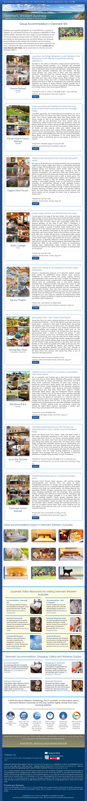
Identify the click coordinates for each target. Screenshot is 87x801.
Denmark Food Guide (14, 618)
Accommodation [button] (25, 2)
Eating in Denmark (12, 681)
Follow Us (10, 754)
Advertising (7, 787)
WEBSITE (35, 96)
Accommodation (11, 662)
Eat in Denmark (21, 691)
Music (51, 2)
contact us (29, 787)
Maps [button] (66, 2)
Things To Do (36, 2)
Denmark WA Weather (15, 636)
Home (5, 2)
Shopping (56, 2)
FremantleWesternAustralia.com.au (65, 766)
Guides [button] (17, 2)
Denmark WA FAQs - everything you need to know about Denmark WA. (43, 743)
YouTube (25, 776)
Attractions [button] (10, 2)
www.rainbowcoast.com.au (59, 768)
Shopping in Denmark (55, 662)
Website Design (38, 776)
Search (71, 2)
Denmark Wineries (53, 636)
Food (48, 2)
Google (51, 774)
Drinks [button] (61, 2)
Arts (32, 2)
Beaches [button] (43, 2)
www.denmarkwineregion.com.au (43, 764)
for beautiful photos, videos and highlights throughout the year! (23, 759)
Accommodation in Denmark (14, 671)
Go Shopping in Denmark (56, 673)
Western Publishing (35, 795)
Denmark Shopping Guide (56, 618)
